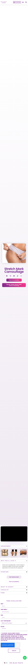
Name (2, 603)
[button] (23, 2)
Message (2, 626)
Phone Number (4, 609)
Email (2, 615)
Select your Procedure (6, 621)
